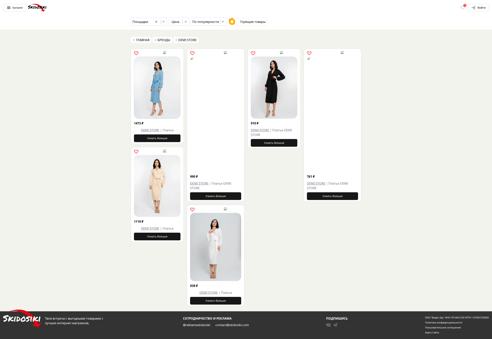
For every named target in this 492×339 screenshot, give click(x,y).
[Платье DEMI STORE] (238, 114)
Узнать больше (157, 138)
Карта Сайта (432, 332)
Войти (482, 7)
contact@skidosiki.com (232, 325)
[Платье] (157, 88)
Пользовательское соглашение (443, 327)
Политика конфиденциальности (443, 322)
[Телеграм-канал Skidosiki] (335, 325)
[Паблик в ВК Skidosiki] (328, 325)
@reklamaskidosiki (196, 325)
